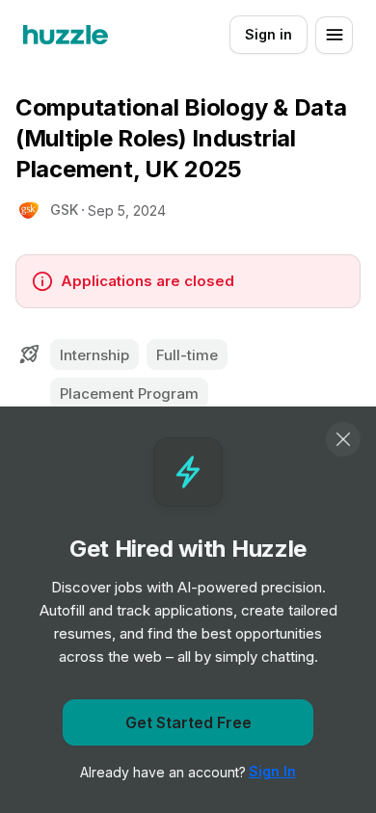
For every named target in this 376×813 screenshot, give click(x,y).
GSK (64, 209)
